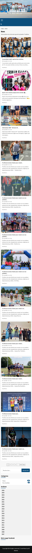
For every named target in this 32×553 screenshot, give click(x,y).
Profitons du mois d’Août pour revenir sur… (13, 308)
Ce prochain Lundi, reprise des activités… (13, 59)
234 (21, 464)
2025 (3, 493)
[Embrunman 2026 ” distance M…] (16, 116)
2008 (3, 532)
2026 (3, 490)
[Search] (1, 24)
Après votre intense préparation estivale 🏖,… (14, 92)
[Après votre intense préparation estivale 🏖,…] (16, 81)
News (4, 55)
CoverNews (23, 548)
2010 (3, 527)
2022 (3, 500)
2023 (3, 497)
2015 (3, 516)
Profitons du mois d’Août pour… (10, 414)
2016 (3, 513)
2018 (3, 509)
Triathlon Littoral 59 (16, 8)
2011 (3, 525)
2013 (3, 520)
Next (24, 464)
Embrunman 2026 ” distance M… (10, 128)
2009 (3, 530)
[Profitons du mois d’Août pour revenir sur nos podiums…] (16, 186)
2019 (3, 506)
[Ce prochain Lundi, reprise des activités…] (16, 47)
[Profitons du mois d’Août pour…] (16, 402)
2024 (3, 495)
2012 (3, 523)
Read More (4, 67)
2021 (3, 502)
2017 (3, 511)
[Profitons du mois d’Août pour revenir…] (16, 151)
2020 (3, 504)
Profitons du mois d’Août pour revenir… (12, 163)
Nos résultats (6, 483)
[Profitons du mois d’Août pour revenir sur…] (16, 296)
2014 (3, 518)
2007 (3, 534)
